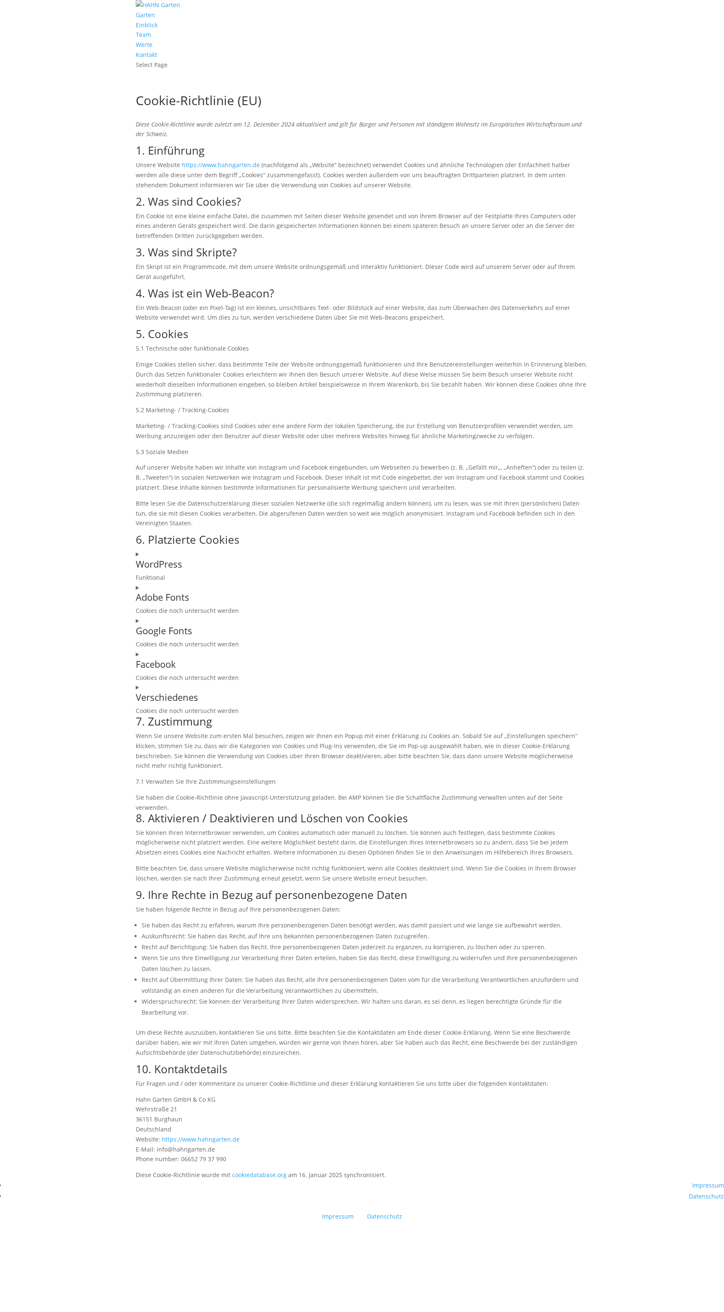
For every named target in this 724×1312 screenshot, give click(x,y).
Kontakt (146, 55)
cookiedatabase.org (259, 1175)
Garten (145, 15)
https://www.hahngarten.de (221, 165)
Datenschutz (706, 1196)
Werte (144, 45)
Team (143, 35)
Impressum (708, 1185)
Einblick (147, 25)
